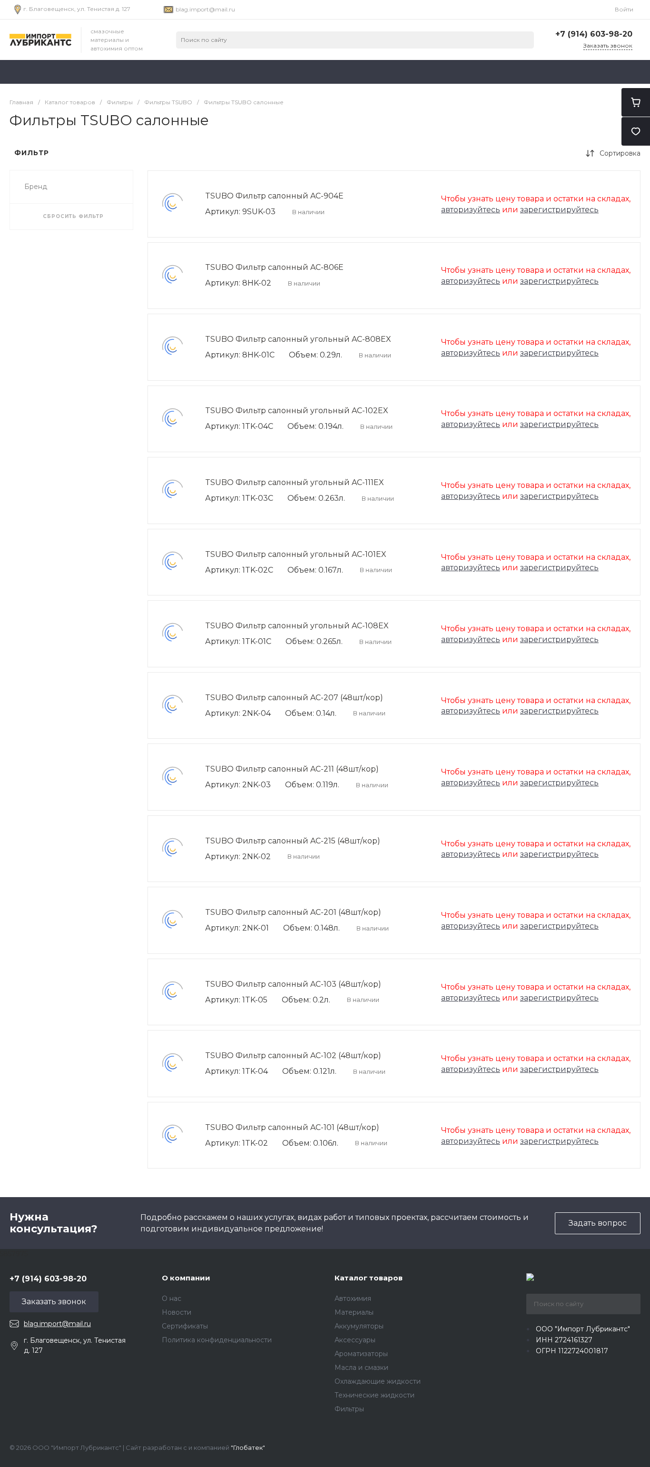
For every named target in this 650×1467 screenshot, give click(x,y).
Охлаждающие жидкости (378, 1381)
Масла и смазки (361, 1367)
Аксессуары (355, 1340)
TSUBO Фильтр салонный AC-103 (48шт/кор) (293, 984)
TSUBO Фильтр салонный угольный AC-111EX (294, 482)
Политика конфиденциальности (217, 1340)
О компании (186, 1277)
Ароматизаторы (361, 1353)
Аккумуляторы (359, 1326)
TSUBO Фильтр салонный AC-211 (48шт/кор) (292, 768)
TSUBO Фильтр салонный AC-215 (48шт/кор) (292, 840)
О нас (171, 1298)
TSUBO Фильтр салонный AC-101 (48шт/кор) (292, 1127)
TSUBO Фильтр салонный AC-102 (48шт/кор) (293, 1055)
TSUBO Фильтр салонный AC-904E (274, 195)
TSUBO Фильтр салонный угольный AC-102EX (296, 410)
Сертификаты (185, 1326)
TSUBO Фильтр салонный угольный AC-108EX (297, 625)
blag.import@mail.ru (205, 9)
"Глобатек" (248, 1447)
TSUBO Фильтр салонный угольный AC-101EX (295, 554)
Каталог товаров (369, 1277)
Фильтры (349, 1409)
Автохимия (353, 1298)
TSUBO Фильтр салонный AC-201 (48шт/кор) (293, 912)
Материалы (354, 1312)
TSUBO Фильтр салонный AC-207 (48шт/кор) (294, 697)
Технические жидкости (374, 1395)
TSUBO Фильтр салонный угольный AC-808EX (298, 339)
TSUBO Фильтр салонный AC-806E (274, 267)
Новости (176, 1312)
